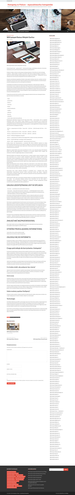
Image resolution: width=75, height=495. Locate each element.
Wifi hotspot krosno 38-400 (55, 201)
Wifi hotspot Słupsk (53, 394)
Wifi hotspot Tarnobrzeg (54, 396)
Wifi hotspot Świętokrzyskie (11, 487)
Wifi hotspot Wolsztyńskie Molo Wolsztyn (36, 488)
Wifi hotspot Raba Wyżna (55, 325)
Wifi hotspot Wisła (53, 427)
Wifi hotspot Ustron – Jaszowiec (56, 411)
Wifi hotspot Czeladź (54, 96)
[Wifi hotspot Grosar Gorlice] (13, 326)
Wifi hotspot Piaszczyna (54, 301)
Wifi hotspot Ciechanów (54, 90)
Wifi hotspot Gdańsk (54, 118)
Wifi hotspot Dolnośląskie (11, 471)
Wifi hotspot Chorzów (54, 86)
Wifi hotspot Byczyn (53, 73)
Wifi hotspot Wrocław (54, 435)
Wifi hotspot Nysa (53, 268)
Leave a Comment (10, 39)
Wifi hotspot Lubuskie (19, 474)
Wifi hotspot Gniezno (54, 127)
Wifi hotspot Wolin (53, 431)
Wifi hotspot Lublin (53, 229)
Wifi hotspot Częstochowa (55, 97)
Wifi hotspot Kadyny (54, 164)
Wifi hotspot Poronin (54, 312)
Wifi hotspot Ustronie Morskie (55, 412)
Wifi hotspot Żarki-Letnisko (55, 448)
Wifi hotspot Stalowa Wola (55, 366)
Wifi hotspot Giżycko (54, 121)
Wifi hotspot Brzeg (53, 66)
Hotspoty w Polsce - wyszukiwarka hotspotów (21, 493)
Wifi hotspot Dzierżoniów (55, 112)
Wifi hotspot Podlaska (54, 310)
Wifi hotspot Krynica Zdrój (55, 207)
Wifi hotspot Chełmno (54, 83)
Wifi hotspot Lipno (53, 222)
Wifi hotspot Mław (53, 255)
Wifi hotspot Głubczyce (54, 146)
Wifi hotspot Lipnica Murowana (56, 220)
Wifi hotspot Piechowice (54, 303)
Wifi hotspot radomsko (54, 331)
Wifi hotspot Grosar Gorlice (12, 331)
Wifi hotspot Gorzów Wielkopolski (56, 134)
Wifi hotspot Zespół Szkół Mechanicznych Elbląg (37, 471)
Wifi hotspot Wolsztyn (54, 433)
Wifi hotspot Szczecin (54, 388)
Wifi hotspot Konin (53, 183)
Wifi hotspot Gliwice (54, 125)
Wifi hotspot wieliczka (54, 424)
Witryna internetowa (11, 374)
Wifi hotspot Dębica (53, 103)
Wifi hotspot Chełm (53, 81)
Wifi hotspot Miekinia (54, 242)
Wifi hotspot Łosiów (54, 459)
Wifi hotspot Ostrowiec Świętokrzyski (57, 286)
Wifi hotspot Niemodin (54, 260)
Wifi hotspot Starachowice (55, 368)
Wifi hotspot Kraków (54, 196)
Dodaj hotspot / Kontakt (23, 31)
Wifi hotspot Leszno (53, 216)
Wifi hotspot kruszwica (54, 203)
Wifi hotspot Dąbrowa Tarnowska (56, 101)
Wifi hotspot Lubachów (54, 223)
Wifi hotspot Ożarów (54, 290)
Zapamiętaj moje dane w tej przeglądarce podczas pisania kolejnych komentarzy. (25, 380)
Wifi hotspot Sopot (53, 362)
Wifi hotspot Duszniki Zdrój (55, 108)
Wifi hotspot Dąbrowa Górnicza (56, 99)
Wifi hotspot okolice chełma (55, 272)
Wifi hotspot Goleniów (54, 129)
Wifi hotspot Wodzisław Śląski (55, 429)
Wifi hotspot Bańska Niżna (55, 40)
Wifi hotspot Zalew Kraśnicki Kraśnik (35, 475)
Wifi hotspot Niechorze (54, 259)
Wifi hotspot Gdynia (54, 120)
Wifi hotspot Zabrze (53, 438)
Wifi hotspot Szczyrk (54, 390)
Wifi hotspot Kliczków (54, 181)
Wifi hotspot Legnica (54, 212)
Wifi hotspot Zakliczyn (54, 442)
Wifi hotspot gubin (53, 142)
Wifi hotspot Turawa (54, 403)
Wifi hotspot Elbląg (53, 114)
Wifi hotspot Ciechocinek (54, 92)
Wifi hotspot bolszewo (54, 62)
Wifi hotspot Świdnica (54, 381)
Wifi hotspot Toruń (53, 399)
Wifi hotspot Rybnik (53, 336)
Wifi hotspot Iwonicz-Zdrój (55, 151)
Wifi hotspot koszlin (53, 190)
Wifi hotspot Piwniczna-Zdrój (55, 305)
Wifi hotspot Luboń (53, 233)
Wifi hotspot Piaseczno (54, 299)
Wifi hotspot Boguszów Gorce (55, 60)
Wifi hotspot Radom (53, 329)
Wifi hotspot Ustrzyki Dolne (55, 414)
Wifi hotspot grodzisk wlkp (55, 138)
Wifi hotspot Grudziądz (54, 140)
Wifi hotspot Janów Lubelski (55, 153)
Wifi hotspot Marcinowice (55, 236)
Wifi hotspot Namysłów (54, 257)
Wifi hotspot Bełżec (53, 45)
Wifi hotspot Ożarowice (54, 292)
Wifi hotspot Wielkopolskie (11, 482)
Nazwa (8, 364)
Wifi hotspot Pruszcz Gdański (55, 318)
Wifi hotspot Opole (53, 281)
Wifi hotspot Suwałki (54, 379)
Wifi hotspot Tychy (53, 405)
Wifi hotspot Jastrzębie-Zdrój (55, 157)
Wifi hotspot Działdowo (54, 110)
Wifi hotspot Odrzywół (54, 270)
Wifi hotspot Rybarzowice (55, 335)
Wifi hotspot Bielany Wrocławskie (56, 55)
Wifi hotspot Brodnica (54, 64)
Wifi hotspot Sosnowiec (54, 364)
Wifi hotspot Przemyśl (54, 320)
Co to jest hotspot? (12, 31)
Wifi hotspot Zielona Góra (55, 451)
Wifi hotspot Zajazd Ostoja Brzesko (34, 477)
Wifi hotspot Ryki (53, 338)
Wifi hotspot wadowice (54, 416)
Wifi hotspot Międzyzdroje (55, 240)
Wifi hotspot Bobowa (54, 58)
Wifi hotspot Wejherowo (54, 420)
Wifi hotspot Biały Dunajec (55, 51)
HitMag (67, 493)
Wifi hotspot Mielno (53, 246)
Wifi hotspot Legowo (54, 214)
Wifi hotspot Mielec (53, 244)
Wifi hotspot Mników (54, 251)
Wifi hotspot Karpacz (54, 172)
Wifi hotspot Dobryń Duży (55, 105)
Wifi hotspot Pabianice (54, 294)
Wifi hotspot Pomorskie (19, 479)
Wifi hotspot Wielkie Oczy (55, 425)
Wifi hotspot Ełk (53, 116)
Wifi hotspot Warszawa (54, 418)
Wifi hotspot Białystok (54, 53)
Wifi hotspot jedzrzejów (54, 159)
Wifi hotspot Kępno (53, 177)
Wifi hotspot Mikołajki (54, 247)
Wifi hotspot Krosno (54, 199)
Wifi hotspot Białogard (54, 49)
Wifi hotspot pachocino (54, 296)
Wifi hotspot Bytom (53, 77)
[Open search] (68, 31)
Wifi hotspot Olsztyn (54, 277)
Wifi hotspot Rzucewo (54, 344)
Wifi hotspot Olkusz (53, 275)
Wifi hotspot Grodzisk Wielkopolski (56, 136)
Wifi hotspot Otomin (54, 288)
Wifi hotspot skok (53, 355)
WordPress (62, 493)
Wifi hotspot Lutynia (54, 235)
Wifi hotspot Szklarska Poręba (55, 392)
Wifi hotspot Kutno (53, 209)
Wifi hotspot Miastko (54, 238)
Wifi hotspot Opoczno (54, 279)
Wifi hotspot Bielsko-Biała (55, 57)
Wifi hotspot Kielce (53, 179)
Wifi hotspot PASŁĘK (54, 298)
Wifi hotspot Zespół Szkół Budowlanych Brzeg (36, 473)
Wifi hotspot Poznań (54, 314)
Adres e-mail (10, 369)
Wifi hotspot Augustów (54, 38)
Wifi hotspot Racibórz (54, 327)
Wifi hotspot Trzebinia (54, 401)
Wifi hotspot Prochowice (54, 316)
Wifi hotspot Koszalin (54, 188)
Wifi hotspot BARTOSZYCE (55, 42)
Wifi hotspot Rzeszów (54, 342)
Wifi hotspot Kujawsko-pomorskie (12, 473)
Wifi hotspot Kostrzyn (54, 186)
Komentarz (9, 349)
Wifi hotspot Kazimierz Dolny (55, 175)
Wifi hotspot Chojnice (54, 84)
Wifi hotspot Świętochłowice (55, 385)
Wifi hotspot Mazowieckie (11, 476)
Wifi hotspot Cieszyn (54, 94)
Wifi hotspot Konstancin (54, 184)
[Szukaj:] (58, 469)
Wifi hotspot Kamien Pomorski (55, 170)
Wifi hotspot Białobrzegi (54, 47)
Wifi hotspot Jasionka (54, 155)
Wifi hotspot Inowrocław (54, 147)
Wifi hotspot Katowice (54, 173)
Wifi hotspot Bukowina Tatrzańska (56, 70)
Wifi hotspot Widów (54, 422)
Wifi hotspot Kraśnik (54, 197)
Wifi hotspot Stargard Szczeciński (56, 372)
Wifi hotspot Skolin (53, 357)
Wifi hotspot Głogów (54, 144)
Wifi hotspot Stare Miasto (55, 370)
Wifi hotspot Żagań (53, 440)
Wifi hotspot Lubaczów (54, 225)
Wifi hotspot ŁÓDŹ (53, 455)
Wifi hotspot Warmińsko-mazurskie (13, 481)
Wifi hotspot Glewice (54, 123)
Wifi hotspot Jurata (53, 162)
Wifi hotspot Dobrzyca (54, 107)
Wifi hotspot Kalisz (53, 166)
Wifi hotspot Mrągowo (54, 253)
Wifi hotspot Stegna (53, 373)
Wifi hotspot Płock (53, 323)
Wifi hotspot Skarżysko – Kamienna (56, 348)
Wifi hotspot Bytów (53, 79)
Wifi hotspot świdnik (54, 383)
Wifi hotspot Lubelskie (11, 474)
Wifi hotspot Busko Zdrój (54, 71)
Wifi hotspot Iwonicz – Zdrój (55, 149)
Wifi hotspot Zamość (54, 446)
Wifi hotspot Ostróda (54, 285)
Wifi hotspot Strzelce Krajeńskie (56, 375)
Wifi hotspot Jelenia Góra (55, 160)
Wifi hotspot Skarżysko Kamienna (56, 349)
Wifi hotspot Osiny (53, 283)
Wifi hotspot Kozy (53, 192)
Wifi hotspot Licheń (53, 218)
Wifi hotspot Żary (53, 449)
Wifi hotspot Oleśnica (54, 273)
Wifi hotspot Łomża (53, 457)
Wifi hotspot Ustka (53, 407)
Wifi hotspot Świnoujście (54, 386)
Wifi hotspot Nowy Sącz (54, 266)
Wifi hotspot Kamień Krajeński (55, 168)
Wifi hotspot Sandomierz (54, 346)
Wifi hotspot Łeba (53, 453)
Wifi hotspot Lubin (53, 227)
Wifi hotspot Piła (53, 307)
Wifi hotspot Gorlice (10, 35)
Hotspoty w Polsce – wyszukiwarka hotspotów (30, 4)
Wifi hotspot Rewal (53, 333)
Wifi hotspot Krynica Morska (55, 205)
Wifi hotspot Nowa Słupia (55, 264)
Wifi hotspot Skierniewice (55, 353)
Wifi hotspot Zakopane (54, 444)
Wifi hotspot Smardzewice (55, 359)
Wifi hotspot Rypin (53, 340)
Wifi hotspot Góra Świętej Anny (56, 131)
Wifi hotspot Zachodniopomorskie (12, 484)
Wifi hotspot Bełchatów (54, 44)
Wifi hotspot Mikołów (54, 249)
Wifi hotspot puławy (54, 322)
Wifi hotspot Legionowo (54, 210)
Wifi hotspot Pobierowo (54, 309)
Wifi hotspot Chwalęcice (54, 88)
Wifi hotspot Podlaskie (11, 479)
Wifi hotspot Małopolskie (15, 317)
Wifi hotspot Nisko (53, 262)
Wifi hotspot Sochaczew (54, 361)
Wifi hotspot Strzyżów (54, 377)
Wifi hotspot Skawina (54, 351)
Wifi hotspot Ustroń (53, 409)
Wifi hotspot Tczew (53, 398)
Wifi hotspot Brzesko (54, 68)
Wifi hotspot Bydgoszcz (54, 75)
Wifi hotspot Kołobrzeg (54, 194)
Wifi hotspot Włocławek (54, 436)
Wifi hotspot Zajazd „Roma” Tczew (34, 479)
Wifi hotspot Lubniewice (54, 231)
